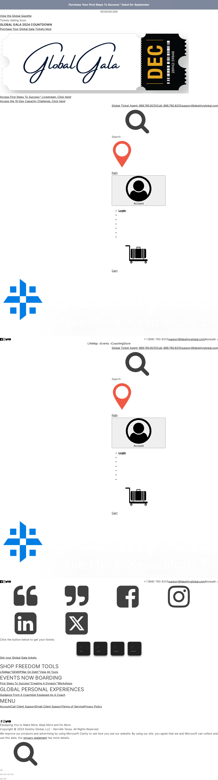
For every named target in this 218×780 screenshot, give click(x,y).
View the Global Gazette (16, 16)
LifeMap (93, 343)
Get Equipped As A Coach (48, 695)
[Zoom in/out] (1, 774)
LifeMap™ (6, 672)
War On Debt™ (31, 672)
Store (126, 343)
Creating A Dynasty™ (44, 683)
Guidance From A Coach (16, 695)
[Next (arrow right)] (5, 778)
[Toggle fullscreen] (5, 774)
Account (210, 339)
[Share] (8, 774)
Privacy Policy (93, 706)
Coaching (117, 343)
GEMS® (17, 672)
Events (104, 343)
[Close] (1, 770)
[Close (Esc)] (12, 774)
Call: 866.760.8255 (169, 105)
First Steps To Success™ (15, 683)
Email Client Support (48, 706)
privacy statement (35, 737)
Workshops (65, 683)
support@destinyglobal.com (200, 105)
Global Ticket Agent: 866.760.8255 (134, 105)
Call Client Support (23, 706)
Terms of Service (73, 706)
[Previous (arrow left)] (1, 778)
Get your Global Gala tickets (18, 657)
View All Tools (49, 672)
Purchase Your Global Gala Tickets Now (25, 29)
